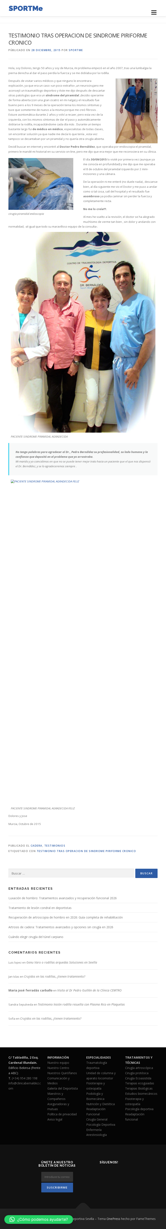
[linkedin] (124, 1173)
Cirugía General (96, 1119)
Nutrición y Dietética (100, 1104)
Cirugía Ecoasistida (138, 1078)
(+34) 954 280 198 (24, 1078)
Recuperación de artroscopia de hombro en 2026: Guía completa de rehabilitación (65, 917)
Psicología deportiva (139, 1109)
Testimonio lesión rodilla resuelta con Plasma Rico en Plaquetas (81, 1004)
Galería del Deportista (62, 1088)
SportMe (76, 50)
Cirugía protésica (136, 1073)
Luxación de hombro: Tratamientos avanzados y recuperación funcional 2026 (62, 898)
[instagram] (114, 1173)
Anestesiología (96, 1135)
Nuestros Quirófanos (62, 1073)
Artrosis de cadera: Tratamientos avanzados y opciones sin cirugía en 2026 (60, 927)
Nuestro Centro (58, 1068)
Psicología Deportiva (100, 1124)
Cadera (36, 845)
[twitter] (103, 1173)
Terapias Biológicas (139, 1088)
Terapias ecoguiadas (139, 1083)
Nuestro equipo (58, 1063)
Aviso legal (54, 1119)
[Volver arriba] (83, 1208)
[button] (38, 1219)
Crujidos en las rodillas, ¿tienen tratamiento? (54, 976)
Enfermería (94, 1130)
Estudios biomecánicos (141, 1094)
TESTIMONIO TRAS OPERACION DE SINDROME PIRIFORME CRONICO (86, 851)
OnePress (113, 1219)
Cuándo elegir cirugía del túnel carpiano (35, 937)
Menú (154, 12)
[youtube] (109, 1184)
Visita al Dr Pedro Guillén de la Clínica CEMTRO (89, 990)
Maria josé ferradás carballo (30, 990)
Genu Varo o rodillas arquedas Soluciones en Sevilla (61, 962)
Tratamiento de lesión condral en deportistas (40, 908)
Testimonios (54, 845)
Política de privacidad (62, 1114)
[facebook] (93, 1173)
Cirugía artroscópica (139, 1068)
